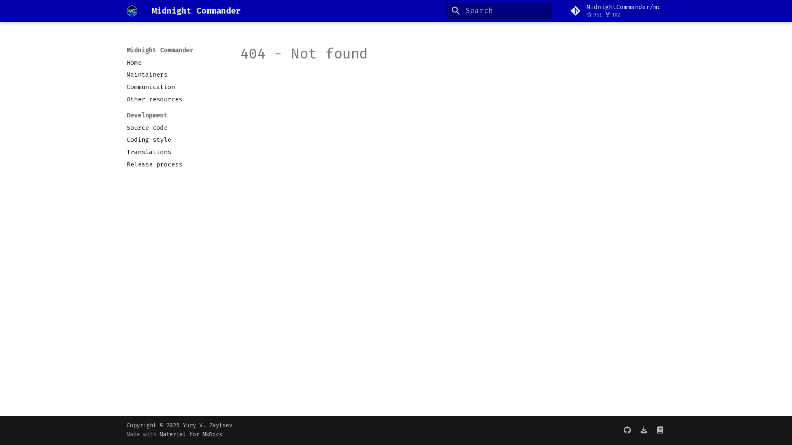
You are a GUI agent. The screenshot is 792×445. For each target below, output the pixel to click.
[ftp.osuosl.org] (643, 430)
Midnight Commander (160, 50)
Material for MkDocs (191, 434)
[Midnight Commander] (132, 11)
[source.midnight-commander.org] (660, 430)
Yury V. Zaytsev (207, 425)
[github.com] (627, 430)
